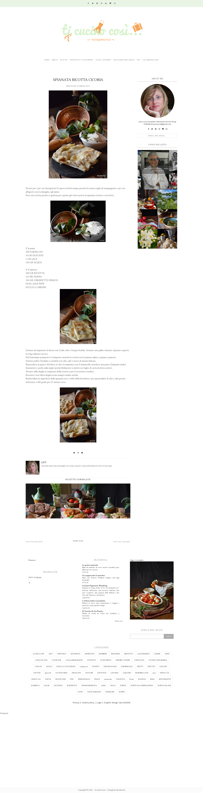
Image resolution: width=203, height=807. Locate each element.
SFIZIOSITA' (72, 685)
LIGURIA (115, 673)
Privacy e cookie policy (83, 702)
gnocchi (48, 673)
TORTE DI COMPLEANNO (141, 685)
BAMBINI (103, 654)
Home (47, 60)
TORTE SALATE (164, 685)
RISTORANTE (165, 679)
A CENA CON (38, 654)
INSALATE (76, 673)
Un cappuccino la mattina (93, 575)
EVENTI (95, 666)
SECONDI (58, 685)
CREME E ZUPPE (123, 660)
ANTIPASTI (75, 654)
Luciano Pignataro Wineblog (94, 585)
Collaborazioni (151, 60)
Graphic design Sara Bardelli (117, 702)
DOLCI (49, 666)
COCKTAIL (56, 660)
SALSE (47, 685)
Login (99, 702)
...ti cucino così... (100, 790)
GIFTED (36, 673)
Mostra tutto (119, 621)
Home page (78, 541)
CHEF (167, 654)
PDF (72, 679)
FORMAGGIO (127, 666)
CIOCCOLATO (41, 660)
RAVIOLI (142, 679)
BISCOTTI (128, 654)
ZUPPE (122, 692)
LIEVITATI (101, 673)
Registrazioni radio (124, 60)
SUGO (113, 685)
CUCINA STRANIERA (158, 660)
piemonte (108, 679)
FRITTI (140, 666)
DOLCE (38, 666)
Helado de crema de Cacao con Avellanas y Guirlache (100, 614)
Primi (131, 679)
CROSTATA (139, 660)
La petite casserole (90, 565)
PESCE (97, 679)
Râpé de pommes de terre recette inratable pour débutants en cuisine (100, 568)
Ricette (64, 60)
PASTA (48, 679)
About (55, 60)
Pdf (138, 60)
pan (154, 673)
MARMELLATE (141, 673)
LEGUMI (89, 673)
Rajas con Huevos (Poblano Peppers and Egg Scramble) (100, 578)
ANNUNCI (61, 654)
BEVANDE (115, 654)
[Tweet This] (74, 453)
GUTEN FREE (62, 673)
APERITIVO (90, 654)
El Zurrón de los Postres (92, 611)
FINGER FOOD (110, 666)
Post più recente (34, 542)
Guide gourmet (103, 60)
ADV (51, 654)
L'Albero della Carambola (93, 601)
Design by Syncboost (116, 790)
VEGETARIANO (94, 692)
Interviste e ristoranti (81, 60)
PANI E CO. (36, 679)
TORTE (123, 685)
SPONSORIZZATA (89, 685)
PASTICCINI (60, 679)
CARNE (157, 654)
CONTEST (91, 660)
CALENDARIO (143, 654)
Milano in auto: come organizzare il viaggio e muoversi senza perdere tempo (100, 604)
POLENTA (120, 679)
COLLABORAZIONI (74, 660)
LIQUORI (127, 673)
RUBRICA (35, 685)
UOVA (80, 692)
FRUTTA (151, 666)
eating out (84, 666)
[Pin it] (82, 453)
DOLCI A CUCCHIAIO (65, 666)
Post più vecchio (121, 542)
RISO (152, 679)
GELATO (163, 666)
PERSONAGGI (84, 679)
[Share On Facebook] (78, 453)
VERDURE (110, 692)
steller (103, 685)
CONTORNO (105, 660)
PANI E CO (164, 673)
